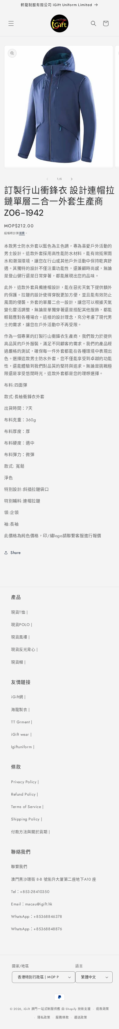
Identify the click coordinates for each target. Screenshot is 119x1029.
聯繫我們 (19, 866)
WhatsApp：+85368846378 (36, 916)
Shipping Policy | (26, 819)
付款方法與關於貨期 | (30, 832)
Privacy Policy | (25, 782)
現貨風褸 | (20, 637)
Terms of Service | (27, 806)
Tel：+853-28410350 (30, 891)
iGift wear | (21, 734)
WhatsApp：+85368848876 (36, 929)
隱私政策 (43, 1017)
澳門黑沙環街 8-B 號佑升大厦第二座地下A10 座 (53, 879)
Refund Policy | (24, 794)
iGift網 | (18, 697)
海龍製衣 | (20, 709)
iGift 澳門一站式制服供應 (42, 1009)
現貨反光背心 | (24, 649)
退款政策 (102, 1009)
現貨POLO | (21, 624)
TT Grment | (21, 722)
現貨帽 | (18, 662)
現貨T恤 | (19, 612)
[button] (11, 23)
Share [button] (16, 552)
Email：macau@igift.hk (31, 904)
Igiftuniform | (22, 747)
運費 (22, 233)
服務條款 (62, 1017)
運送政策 (80, 1017)
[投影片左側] (47, 179)
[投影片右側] (72, 179)
